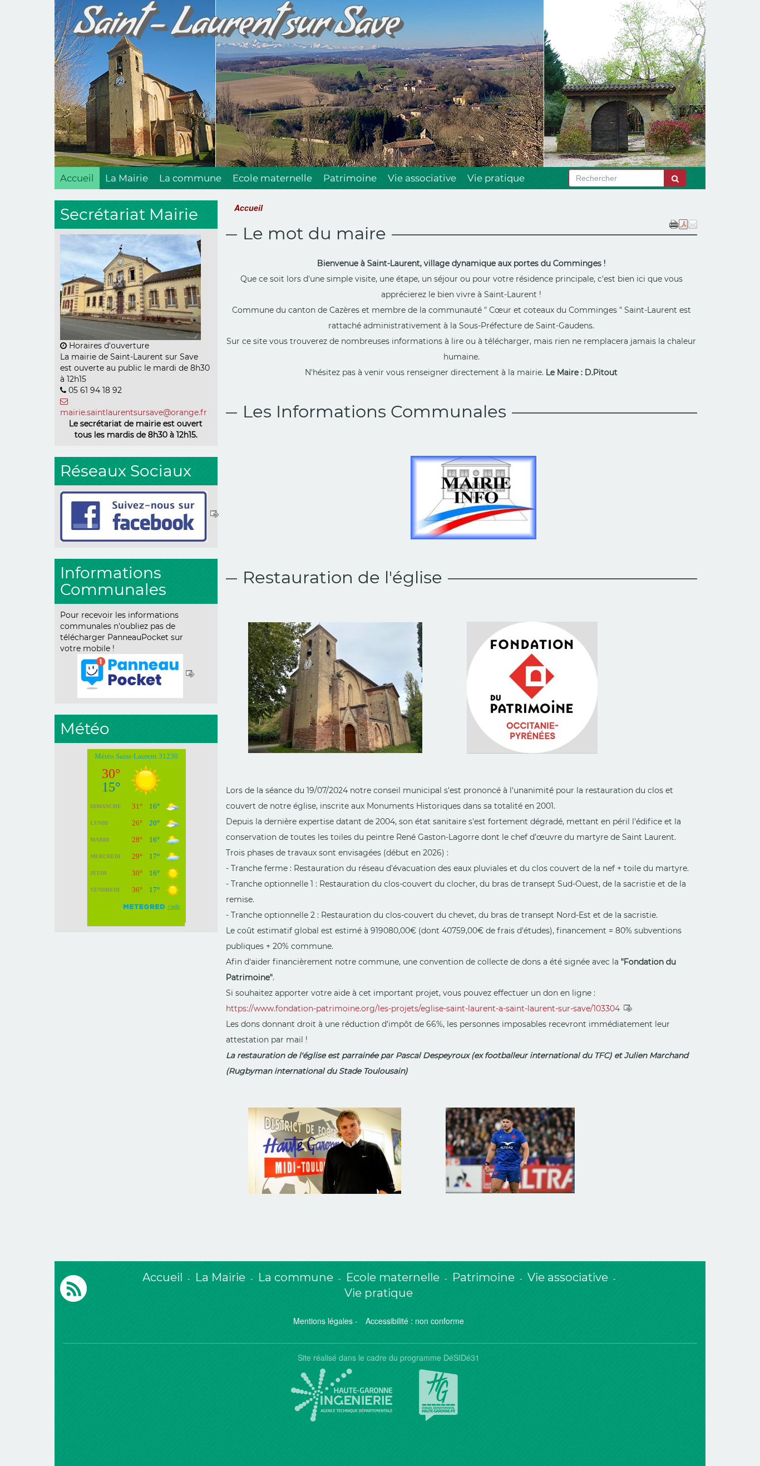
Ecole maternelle (272, 178)
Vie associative (422, 178)
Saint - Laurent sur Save (236, 28)
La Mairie (126, 178)
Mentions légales (323, 1320)
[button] (692, 223)
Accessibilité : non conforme (415, 1320)
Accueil (77, 178)
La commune (190, 178)
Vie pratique (496, 178)
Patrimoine (350, 178)
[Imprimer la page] (673, 223)
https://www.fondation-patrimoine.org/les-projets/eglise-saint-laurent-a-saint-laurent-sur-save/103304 (424, 1008)
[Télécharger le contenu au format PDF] (683, 223)
